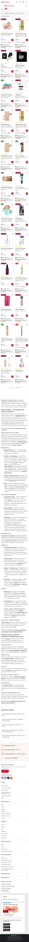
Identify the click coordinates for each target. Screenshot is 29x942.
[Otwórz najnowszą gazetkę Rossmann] (10, 899)
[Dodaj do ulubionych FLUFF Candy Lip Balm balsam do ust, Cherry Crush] (12, 295)
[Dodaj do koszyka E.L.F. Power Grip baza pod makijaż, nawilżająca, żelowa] (27, 193)
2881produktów (5, 16)
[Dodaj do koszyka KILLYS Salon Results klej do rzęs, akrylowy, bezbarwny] (27, 254)
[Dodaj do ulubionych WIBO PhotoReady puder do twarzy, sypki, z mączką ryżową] (27, 51)
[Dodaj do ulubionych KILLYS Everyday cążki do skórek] (27, 356)
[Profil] (16, 2)
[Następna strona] (20, 387)
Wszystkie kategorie (9, 13)
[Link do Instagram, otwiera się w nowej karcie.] (2, 778)
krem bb (15, 462)
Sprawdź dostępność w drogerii (7, 47)
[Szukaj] (26, 6)
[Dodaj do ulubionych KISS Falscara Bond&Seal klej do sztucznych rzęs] (12, 234)
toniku (23, 443)
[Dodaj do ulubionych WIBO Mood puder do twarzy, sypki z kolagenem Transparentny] (27, 81)
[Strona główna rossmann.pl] (5, 2)
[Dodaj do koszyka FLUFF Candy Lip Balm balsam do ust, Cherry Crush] (12, 315)
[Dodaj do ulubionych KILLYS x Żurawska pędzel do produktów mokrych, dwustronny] (27, 142)
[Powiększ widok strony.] (17, 935)
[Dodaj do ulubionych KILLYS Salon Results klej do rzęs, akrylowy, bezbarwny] (27, 234)
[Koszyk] (23, 2)
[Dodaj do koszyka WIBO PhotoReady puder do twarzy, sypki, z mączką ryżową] (27, 71)
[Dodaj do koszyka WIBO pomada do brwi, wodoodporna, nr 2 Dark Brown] (12, 71)
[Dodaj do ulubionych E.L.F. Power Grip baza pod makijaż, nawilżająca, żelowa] (27, 173)
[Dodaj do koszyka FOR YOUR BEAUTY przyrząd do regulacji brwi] (27, 315)
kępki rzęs (24, 584)
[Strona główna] (2, 13)
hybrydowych (23, 650)
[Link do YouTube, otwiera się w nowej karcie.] (11, 778)
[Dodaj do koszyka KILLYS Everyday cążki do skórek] (27, 377)
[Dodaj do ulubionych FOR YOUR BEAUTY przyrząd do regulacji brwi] (27, 295)
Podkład (6, 456)
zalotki (16, 582)
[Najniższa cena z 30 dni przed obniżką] (11, 42)
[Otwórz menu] (26, 2)
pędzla (5, 466)
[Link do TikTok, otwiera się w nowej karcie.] (8, 778)
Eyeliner (6, 568)
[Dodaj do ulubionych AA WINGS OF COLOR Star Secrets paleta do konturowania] (12, 20)
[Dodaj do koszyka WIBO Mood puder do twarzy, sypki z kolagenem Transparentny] (27, 101)
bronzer (10, 500)
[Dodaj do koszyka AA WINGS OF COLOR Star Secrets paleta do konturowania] (12, 40)
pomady (13, 535)
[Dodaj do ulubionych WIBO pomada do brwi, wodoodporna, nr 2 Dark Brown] (12, 51)
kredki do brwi (6, 535)
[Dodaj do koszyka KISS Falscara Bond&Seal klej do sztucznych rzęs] (12, 254)
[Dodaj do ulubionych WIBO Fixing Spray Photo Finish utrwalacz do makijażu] (12, 264)
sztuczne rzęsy (16, 584)
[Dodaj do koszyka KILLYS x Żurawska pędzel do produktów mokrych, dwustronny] (27, 162)
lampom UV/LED (8, 685)
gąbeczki (10, 466)
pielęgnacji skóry (20, 415)
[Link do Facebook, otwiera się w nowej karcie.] (5, 778)
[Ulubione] (20, 2)
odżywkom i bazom (8, 658)
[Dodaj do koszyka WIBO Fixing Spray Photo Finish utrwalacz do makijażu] (12, 284)
